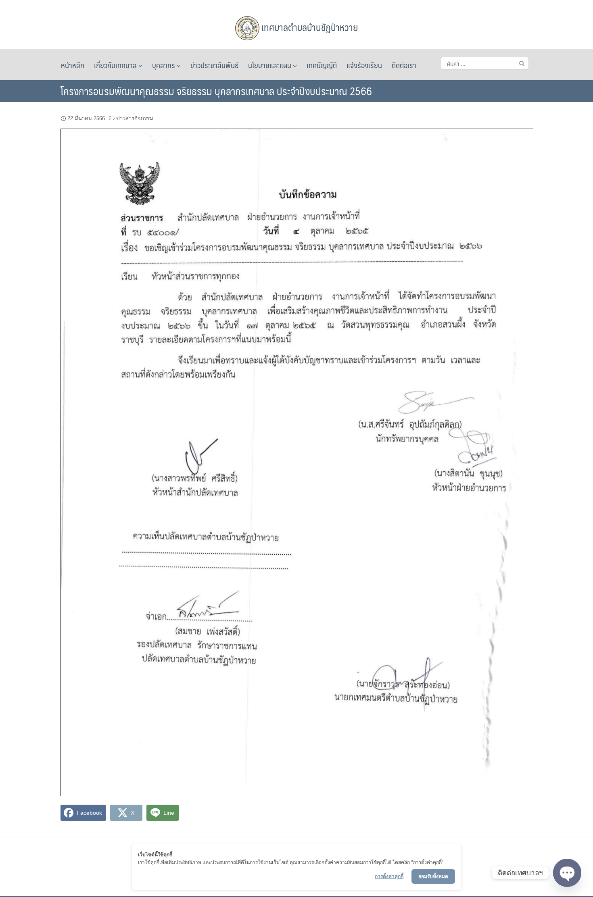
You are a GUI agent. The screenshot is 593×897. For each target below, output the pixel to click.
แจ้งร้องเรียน (364, 64)
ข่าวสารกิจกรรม (134, 118)
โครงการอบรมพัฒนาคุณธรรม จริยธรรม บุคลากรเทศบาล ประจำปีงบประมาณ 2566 (216, 91)
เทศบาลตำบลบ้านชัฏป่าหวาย (308, 27)
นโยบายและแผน (270, 64)
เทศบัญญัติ (322, 64)
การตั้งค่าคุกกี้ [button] (389, 876)
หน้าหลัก (72, 64)
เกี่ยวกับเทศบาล (116, 64)
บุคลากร (164, 64)
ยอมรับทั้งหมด (433, 876)
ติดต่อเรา (404, 64)
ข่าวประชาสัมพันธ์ (214, 64)
